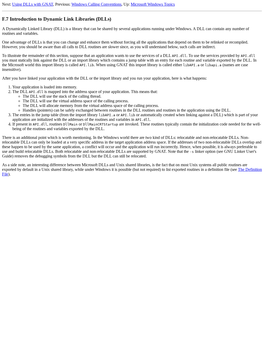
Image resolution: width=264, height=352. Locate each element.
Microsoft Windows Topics (153, 4)
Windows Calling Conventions (96, 4)
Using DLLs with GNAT (32, 4)
